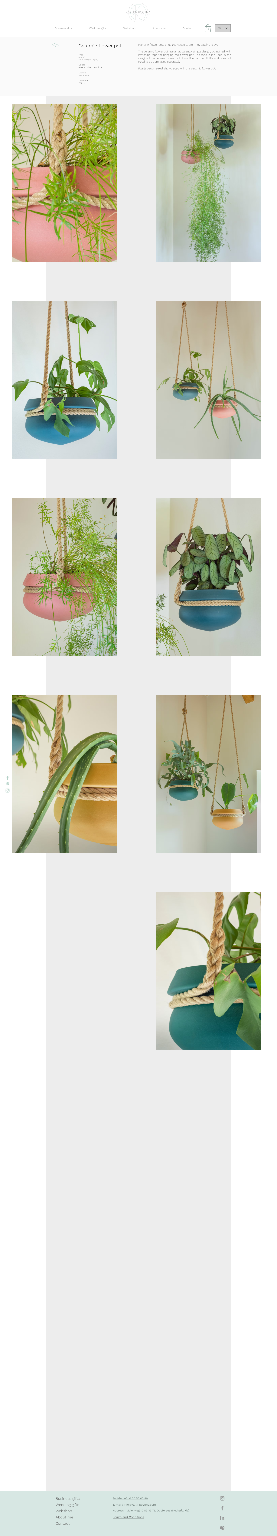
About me (64, 1517)
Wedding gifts (67, 1504)
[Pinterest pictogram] (7, 784)
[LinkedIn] (222, 1518)
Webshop (64, 1511)
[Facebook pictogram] (7, 778)
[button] (208, 28)
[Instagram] (222, 1498)
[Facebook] (222, 1508)
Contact (63, 1523)
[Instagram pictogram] (7, 790)
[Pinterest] (222, 1528)
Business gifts (68, 1498)
